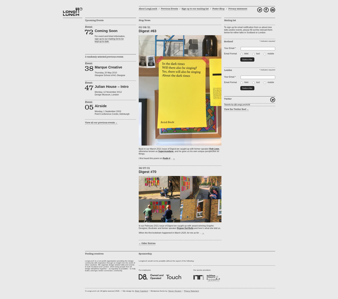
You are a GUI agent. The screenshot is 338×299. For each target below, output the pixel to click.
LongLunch (72, 12)
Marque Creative (108, 67)
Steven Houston (174, 291)
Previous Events (169, 8)
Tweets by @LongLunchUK (237, 104)
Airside (101, 106)
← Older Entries (147, 243)
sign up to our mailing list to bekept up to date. (109, 40)
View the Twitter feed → (236, 109)
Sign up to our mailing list (195, 8)
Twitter (272, 99)
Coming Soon (106, 31)
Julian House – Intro (112, 87)
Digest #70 (147, 172)
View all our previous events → (101, 122)
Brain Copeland (141, 291)
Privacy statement (237, 8)
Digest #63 (147, 31)
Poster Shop (218, 8)
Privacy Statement (191, 291)
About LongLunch (148, 8)
